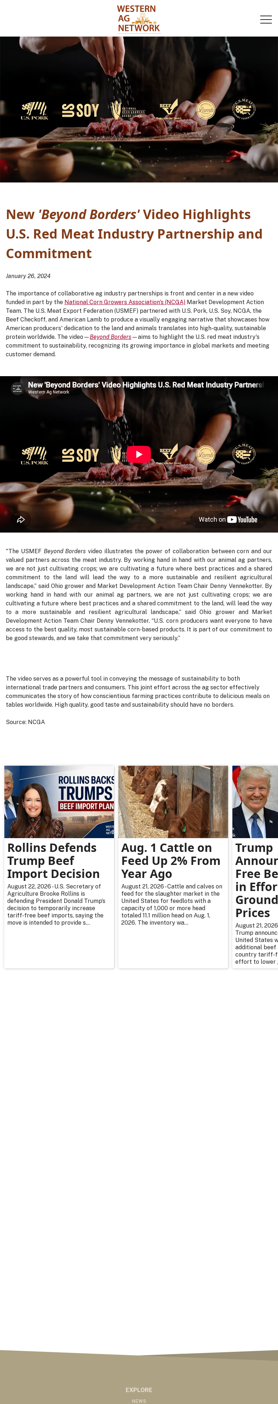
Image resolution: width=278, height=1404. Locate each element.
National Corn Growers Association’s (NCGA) (124, 302)
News (139, 1401)
